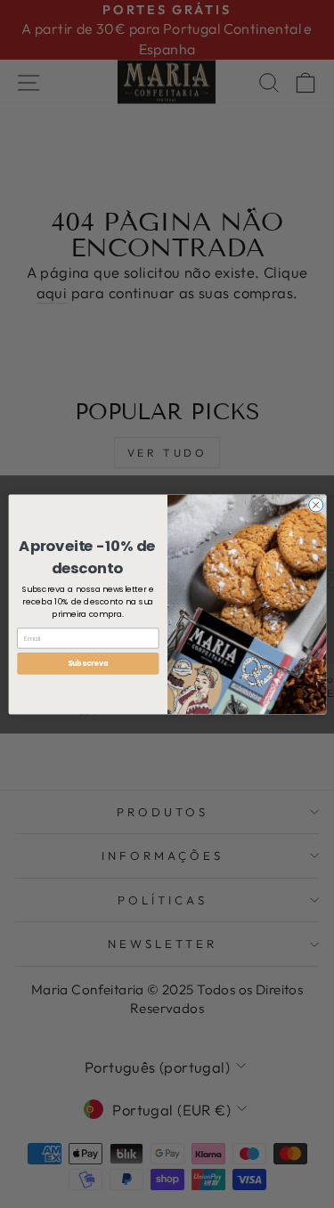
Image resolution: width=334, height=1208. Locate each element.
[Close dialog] (315, 505)
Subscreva (87, 663)
